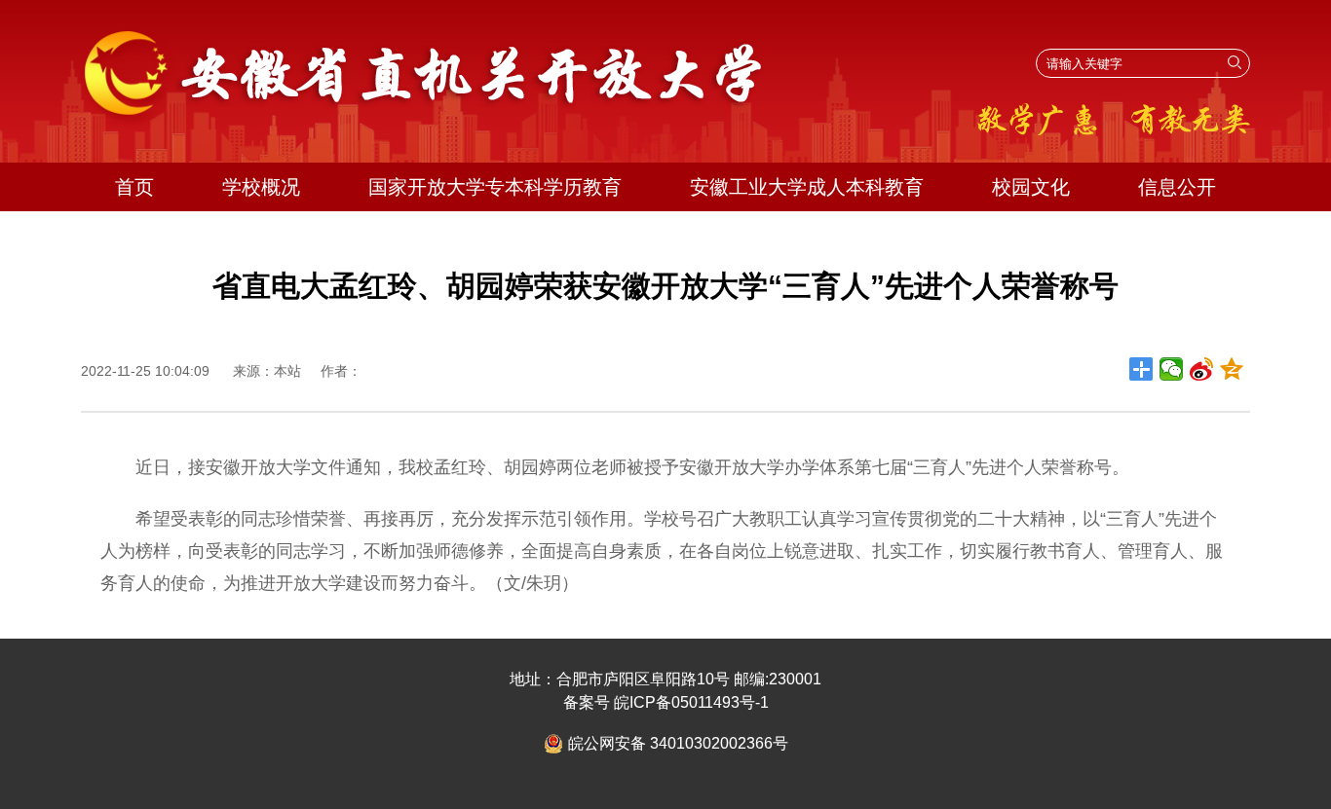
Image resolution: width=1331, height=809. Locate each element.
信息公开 (1177, 187)
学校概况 (261, 187)
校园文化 (1031, 187)
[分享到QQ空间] (1232, 369)
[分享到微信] (1172, 369)
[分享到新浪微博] (1202, 369)
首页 (134, 187)
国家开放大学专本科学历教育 (495, 187)
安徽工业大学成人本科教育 (807, 187)
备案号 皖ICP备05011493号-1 (666, 702)
